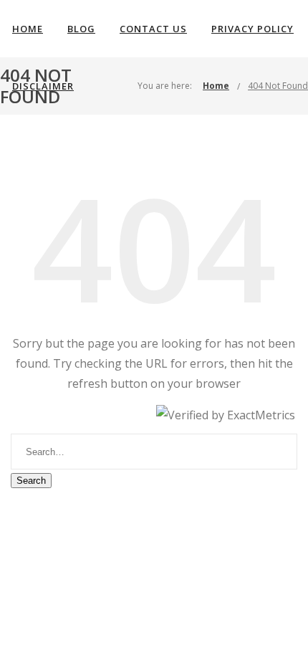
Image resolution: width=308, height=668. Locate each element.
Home (27, 28)
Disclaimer (43, 86)
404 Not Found (278, 86)
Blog (81, 28)
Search (31, 480)
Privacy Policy (252, 28)
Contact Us (153, 28)
